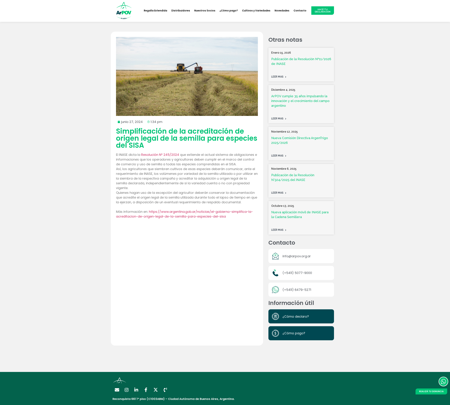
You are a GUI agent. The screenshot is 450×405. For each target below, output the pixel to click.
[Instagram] (126, 389)
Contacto (300, 10)
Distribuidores (180, 10)
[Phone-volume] (165, 389)
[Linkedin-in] (136, 389)
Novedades (282, 10)
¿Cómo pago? (229, 10)
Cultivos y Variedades (256, 10)
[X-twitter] (155, 389)
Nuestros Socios (204, 10)
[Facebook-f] (146, 389)
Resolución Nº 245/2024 (160, 154)
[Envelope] (116, 389)
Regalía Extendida (155, 10)
